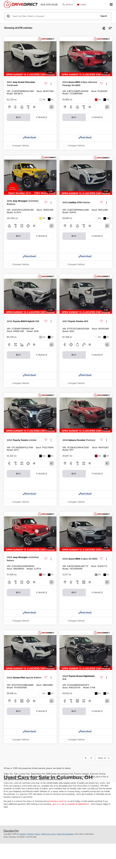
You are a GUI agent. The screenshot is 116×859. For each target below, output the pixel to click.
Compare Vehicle (20, 145)
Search (103, 16)
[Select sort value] (109, 28)
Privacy (37, 834)
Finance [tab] (41, 117)
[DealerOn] (11, 831)
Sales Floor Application (65, 834)
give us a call (58, 804)
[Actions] (51, 83)
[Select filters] (104, 28)
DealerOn (22, 834)
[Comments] (52, 107)
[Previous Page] (86, 758)
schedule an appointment (78, 804)
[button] (53, 56)
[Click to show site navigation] (111, 4)
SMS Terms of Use (49, 834)
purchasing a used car (56, 801)
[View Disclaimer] (34, 107)
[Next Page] (91, 758)
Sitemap (31, 834)
